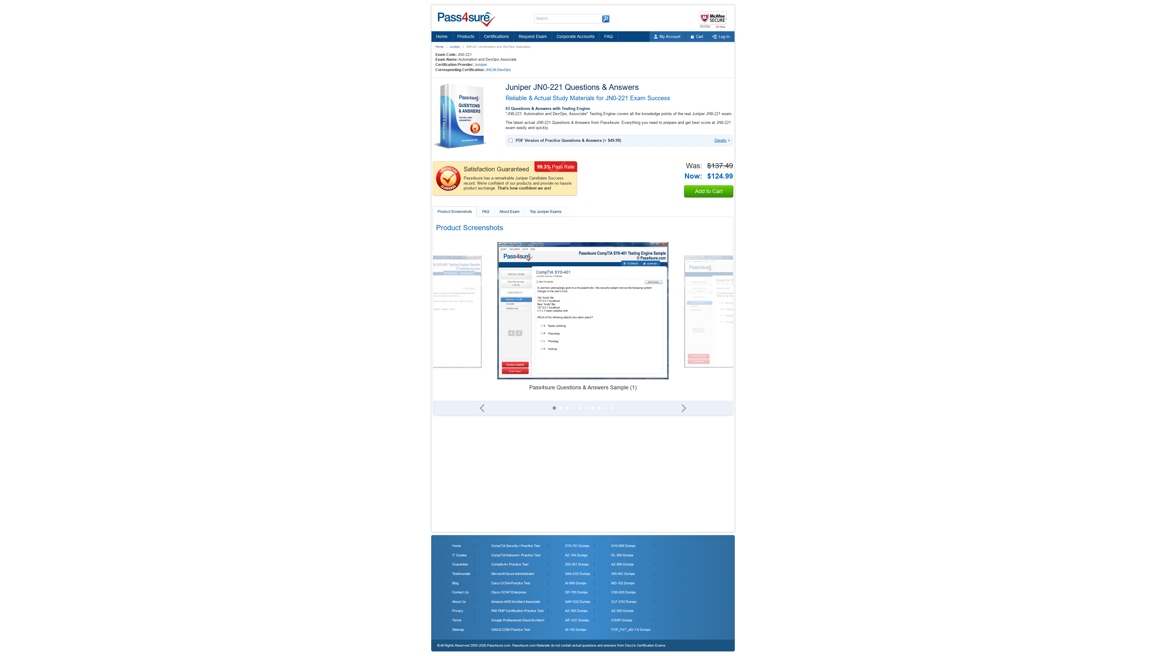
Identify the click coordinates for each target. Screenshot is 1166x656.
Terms (457, 620)
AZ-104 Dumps (576, 555)
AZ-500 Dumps (622, 611)
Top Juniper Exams (545, 212)
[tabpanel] (583, 316)
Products (465, 36)
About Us (459, 601)
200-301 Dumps (577, 564)
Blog (455, 583)
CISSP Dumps (621, 620)
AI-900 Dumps (575, 583)
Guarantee (460, 564)
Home (442, 36)
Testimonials (461, 574)
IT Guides (459, 555)
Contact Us (460, 592)
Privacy (457, 611)
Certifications (496, 36)
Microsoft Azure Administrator (512, 574)
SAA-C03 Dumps (577, 574)
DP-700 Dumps (576, 592)
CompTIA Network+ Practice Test (515, 555)
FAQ (608, 36)
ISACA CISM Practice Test (510, 629)
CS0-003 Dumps (623, 592)
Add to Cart (709, 191)
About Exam (509, 212)
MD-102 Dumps (623, 583)
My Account (670, 36)
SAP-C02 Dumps (577, 601)
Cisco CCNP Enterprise (508, 592)
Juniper (455, 46)
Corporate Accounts (576, 36)
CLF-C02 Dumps (623, 601)
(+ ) (568, 140)
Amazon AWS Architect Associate (515, 601)
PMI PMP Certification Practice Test (517, 611)
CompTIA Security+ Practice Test (515, 546)
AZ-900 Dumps (622, 564)
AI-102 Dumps (575, 629)
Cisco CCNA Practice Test (510, 583)
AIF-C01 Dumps (577, 620)
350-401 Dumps (623, 574)
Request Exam (533, 36)
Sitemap (458, 629)
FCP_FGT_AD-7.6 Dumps (630, 629)
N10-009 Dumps (623, 546)
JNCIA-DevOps (498, 70)
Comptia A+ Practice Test (509, 564)
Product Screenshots (455, 212)
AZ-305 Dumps (576, 611)
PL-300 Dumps (622, 555)
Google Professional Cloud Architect (517, 620)
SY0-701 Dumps (577, 546)
